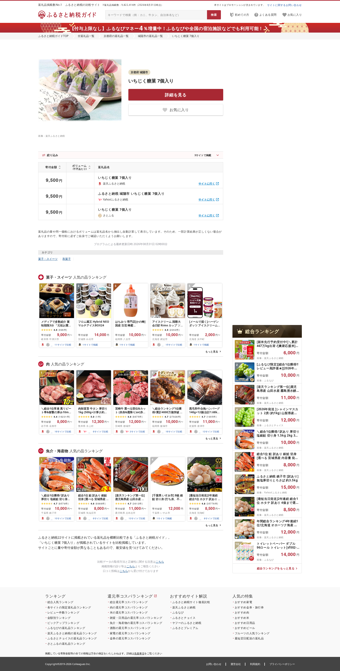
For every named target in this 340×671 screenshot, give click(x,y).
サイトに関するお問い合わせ (284, 5)
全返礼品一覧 (86, 36)
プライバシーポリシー (282, 664)
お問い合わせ (213, 664)
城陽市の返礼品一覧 (150, 36)
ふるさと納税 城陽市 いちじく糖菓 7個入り (131, 193)
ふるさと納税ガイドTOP (53, 36)
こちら (160, 562)
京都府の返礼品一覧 (116, 36)
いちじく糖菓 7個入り (151, 81)
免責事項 (139, 653)
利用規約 (255, 664)
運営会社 (236, 664)
